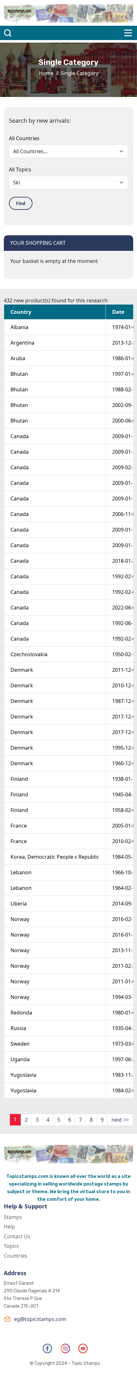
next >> (120, 1119)
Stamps (13, 1216)
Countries (15, 1255)
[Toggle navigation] (128, 33)
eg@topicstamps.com (40, 1319)
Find (20, 203)
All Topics (20, 169)
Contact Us (17, 1236)
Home (46, 73)
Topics (11, 1245)
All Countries (24, 138)
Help (9, 1226)
